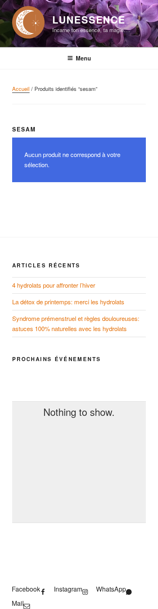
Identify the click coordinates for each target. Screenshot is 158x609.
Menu (83, 58)
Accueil (21, 89)
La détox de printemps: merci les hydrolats (68, 301)
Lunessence (89, 19)
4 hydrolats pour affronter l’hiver (53, 285)
